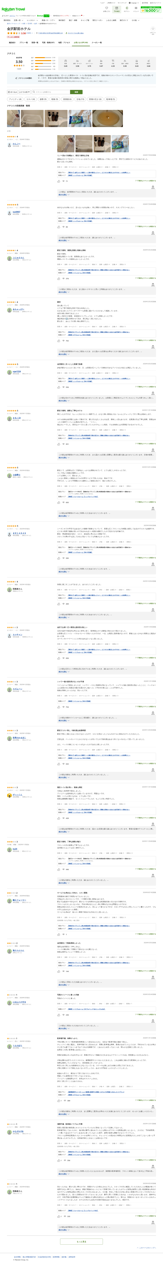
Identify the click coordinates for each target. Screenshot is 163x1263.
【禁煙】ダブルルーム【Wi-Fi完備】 (79, 335)
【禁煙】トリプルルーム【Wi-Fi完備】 (80, 652)
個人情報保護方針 (29, 1257)
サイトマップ (122, 3)
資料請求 (72, 1257)
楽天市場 (145, 3)
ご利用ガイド (111, 3)
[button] (13, 118)
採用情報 (56, 1257)
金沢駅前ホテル (19, 28)
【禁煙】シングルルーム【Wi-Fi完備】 (80, 175)
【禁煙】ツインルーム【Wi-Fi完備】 (79, 273)
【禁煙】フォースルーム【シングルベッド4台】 (82, 497)
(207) (48, 42)
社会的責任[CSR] (44, 1257)
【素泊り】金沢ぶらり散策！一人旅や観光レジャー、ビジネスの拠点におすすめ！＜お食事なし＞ (98, 172)
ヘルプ (102, 3)
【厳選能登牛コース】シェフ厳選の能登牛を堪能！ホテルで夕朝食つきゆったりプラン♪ (95, 1092)
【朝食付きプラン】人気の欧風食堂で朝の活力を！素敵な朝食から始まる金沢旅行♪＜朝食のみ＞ (98, 270)
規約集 (64, 1257)
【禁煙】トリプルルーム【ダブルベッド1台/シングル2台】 (86, 1009)
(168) (81, 42)
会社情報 (17, 1257)
